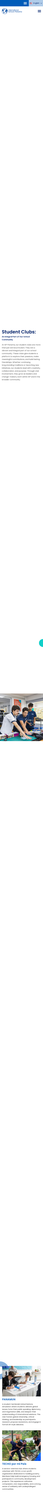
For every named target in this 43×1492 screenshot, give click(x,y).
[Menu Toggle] (25, 3)
